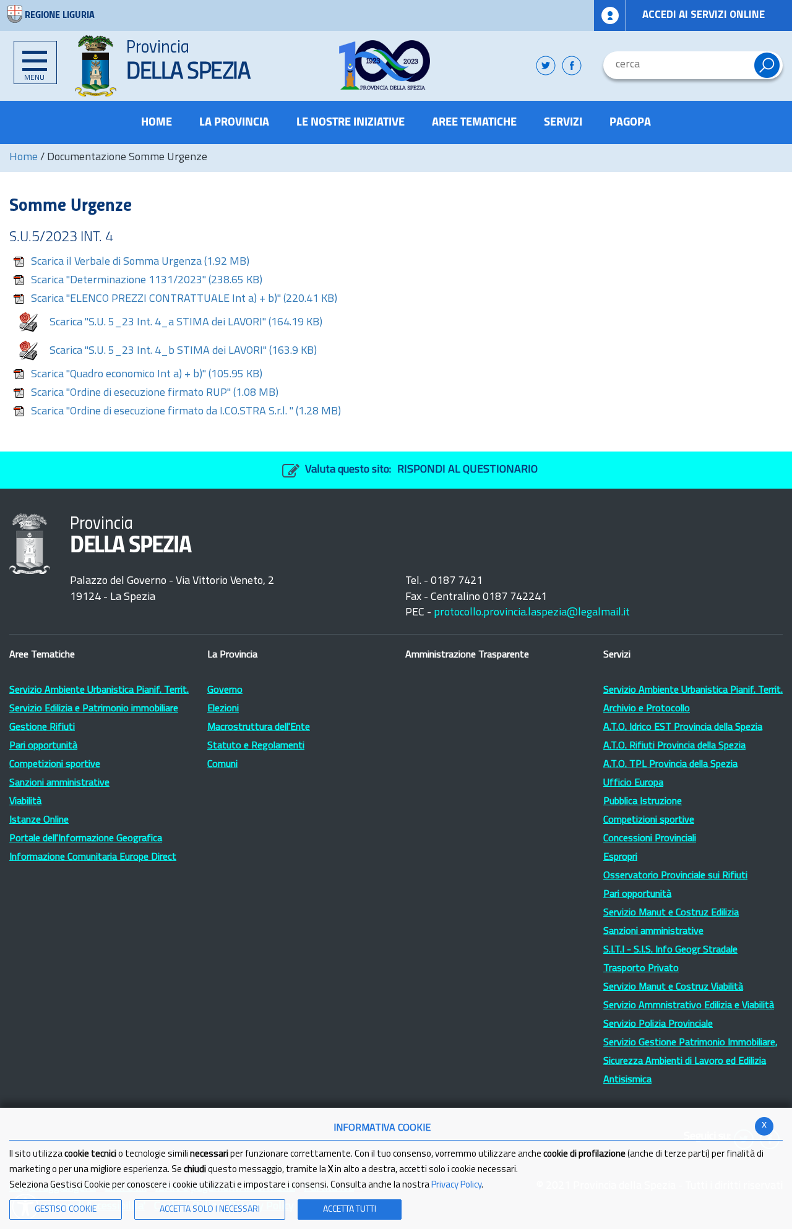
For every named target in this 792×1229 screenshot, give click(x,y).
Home (23, 157)
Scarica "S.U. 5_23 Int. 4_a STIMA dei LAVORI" (186, 322)
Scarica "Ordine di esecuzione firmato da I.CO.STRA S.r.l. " (186, 412)
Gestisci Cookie (66, 1209)
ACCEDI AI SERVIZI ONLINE (703, 15)
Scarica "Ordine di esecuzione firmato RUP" (154, 393)
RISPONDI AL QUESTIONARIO (467, 470)
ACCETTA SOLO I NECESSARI (210, 1209)
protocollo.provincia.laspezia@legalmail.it (532, 613)
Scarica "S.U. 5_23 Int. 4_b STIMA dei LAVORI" (183, 351)
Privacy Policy (456, 1185)
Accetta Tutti (349, 1209)
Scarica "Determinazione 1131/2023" (146, 280)
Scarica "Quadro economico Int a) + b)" (146, 374)
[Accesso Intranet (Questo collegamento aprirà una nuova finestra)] (610, 15)
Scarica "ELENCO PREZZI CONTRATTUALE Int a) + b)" (184, 299)
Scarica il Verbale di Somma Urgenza (140, 262)
